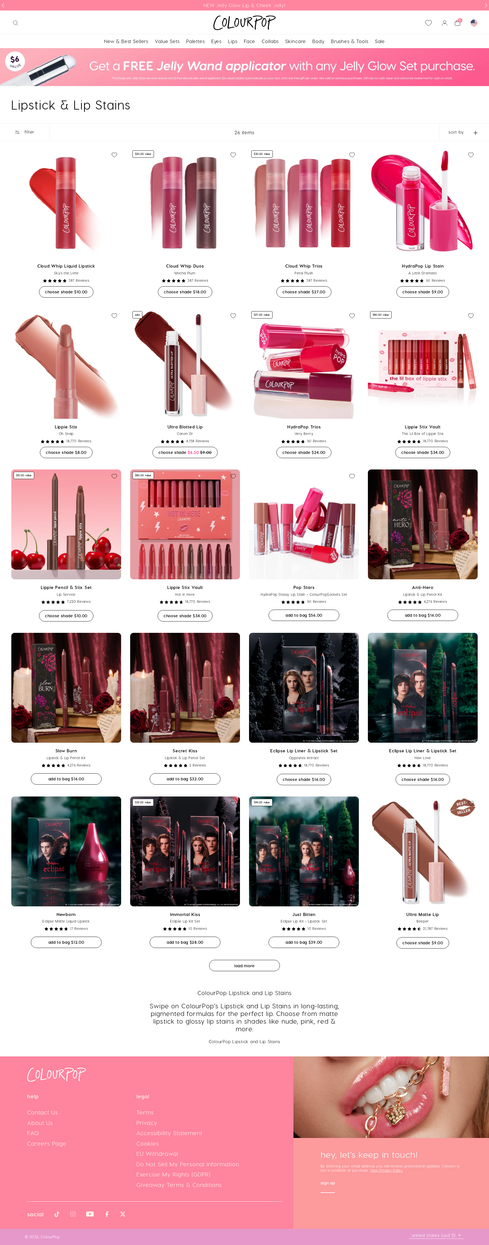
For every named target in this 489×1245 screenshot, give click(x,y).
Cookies (147, 1143)
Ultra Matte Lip (422, 914)
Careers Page (47, 1143)
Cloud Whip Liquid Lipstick (66, 265)
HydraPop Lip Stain (423, 265)
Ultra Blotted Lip (185, 426)
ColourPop (50, 1237)
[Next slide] (486, 5)
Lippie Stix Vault (423, 426)
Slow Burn (66, 750)
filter (29, 131)
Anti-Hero (423, 587)
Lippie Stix (66, 426)
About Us (40, 1122)
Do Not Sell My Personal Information (187, 1164)
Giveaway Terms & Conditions (179, 1184)
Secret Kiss (185, 750)
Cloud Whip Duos (185, 265)
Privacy (146, 1122)
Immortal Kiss (185, 914)
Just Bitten (304, 914)
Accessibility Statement (169, 1132)
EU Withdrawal (157, 1153)
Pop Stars (304, 587)
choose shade (69, 291)
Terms (145, 1112)
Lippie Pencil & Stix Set (66, 587)
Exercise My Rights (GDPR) (173, 1174)
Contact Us (42, 1112)
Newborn (66, 914)
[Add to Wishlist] (114, 155)
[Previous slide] (3, 5)
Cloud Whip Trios (304, 265)
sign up (328, 1183)
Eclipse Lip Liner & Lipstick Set (304, 750)
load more (244, 965)
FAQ (33, 1132)
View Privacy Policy (386, 1170)
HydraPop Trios (304, 426)
